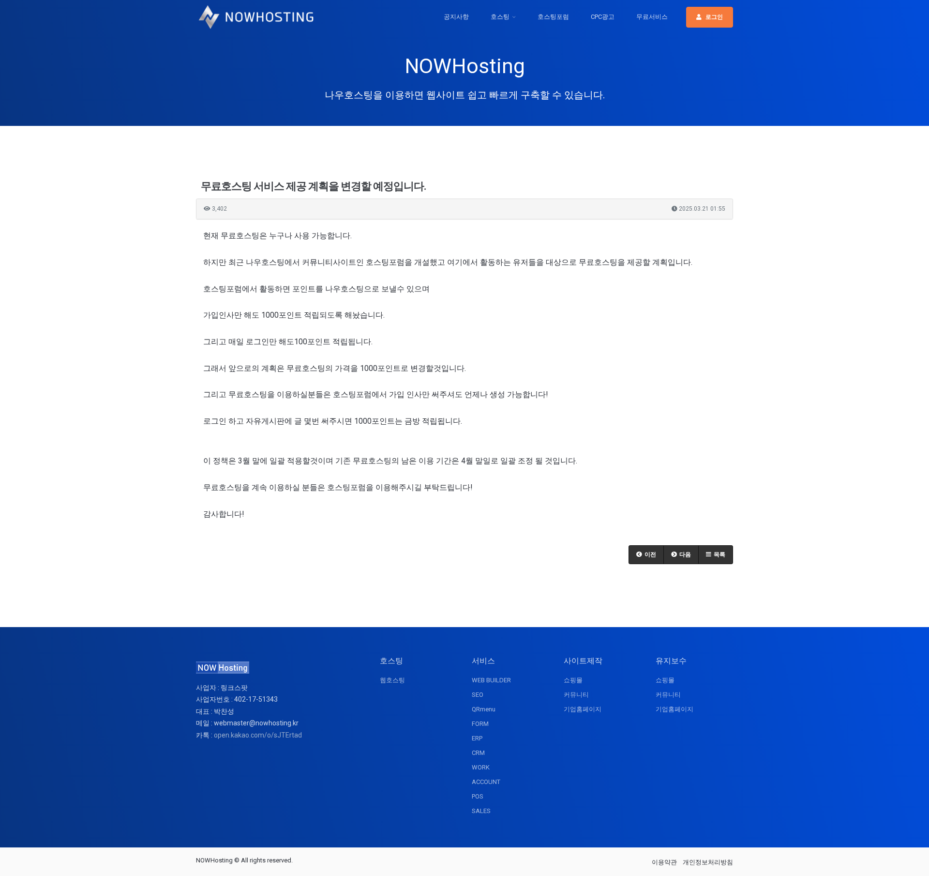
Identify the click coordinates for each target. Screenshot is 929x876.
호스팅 (500, 16)
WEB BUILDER (491, 680)
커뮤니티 (576, 694)
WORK (481, 767)
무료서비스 (652, 16)
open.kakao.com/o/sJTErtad (258, 735)
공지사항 (456, 16)
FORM (480, 723)
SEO (477, 694)
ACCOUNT (486, 781)
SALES (481, 811)
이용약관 (664, 862)
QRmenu (483, 709)
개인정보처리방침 (708, 862)
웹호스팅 (392, 680)
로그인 (714, 17)
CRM (478, 752)
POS (477, 796)
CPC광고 (602, 16)
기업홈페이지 (582, 709)
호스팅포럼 (553, 16)
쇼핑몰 (573, 680)
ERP (477, 738)
